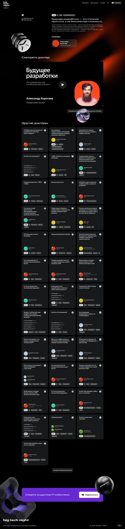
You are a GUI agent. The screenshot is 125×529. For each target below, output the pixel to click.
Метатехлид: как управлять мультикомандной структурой (32, 366)
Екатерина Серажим (28, 322)
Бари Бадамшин (58, 429)
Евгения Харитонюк (56, 299)
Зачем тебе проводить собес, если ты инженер (88, 392)
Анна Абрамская (31, 379)
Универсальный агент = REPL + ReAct (33, 183)
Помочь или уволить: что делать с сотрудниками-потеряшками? (31, 340)
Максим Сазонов (88, 402)
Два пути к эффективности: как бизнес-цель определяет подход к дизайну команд (60, 340)
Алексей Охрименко (28, 167)
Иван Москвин (87, 273)
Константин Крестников (34, 195)
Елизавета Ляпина (88, 324)
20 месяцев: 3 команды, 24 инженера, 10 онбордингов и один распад (88, 340)
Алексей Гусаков (60, 247)
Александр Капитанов (89, 195)
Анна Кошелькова (60, 350)
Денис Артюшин (27, 169)
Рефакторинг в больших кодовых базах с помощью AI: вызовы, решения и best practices (60, 210)
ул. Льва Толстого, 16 (27, 18)
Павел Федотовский (61, 273)
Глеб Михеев (54, 293)
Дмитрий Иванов (32, 143)
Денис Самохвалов (28, 171)
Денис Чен (86, 221)
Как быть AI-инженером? (32, 156)
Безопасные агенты (57, 182)
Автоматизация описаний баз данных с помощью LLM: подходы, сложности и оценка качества (88, 236)
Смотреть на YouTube (94, 111)
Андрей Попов (54, 297)
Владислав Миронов (33, 273)
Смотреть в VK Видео (76, 111)
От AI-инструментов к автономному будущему (31, 287)
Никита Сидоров (28, 326)
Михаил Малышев (60, 195)
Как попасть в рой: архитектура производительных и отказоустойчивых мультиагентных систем (31, 211)
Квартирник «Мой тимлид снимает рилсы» (87, 287)
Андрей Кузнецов (88, 167)
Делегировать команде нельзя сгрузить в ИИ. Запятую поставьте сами (87, 261)
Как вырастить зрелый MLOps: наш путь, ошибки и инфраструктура (87, 131)
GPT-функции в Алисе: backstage (31, 235)
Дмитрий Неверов (59, 425)
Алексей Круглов (28, 324)
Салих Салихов (30, 376)
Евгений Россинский (28, 328)
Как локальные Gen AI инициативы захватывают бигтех (32, 261)
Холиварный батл (56, 417)
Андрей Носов (31, 219)
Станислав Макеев (28, 320)
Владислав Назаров (61, 221)
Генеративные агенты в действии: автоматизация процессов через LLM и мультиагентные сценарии (87, 158)
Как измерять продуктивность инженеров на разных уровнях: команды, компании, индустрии (60, 132)
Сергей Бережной (28, 165)
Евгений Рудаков (88, 352)
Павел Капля (31, 247)
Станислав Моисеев (61, 139)
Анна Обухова (87, 431)
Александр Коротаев (64, 42)
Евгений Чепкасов (88, 247)
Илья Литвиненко (32, 299)
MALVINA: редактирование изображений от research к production (87, 183)
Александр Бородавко (89, 299)
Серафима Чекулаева (33, 352)
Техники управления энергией (85, 418)
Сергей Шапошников (61, 169)
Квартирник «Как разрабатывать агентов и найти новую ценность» (59, 287)
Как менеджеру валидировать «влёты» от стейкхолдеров (87, 313)
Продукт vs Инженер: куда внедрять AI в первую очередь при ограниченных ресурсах (32, 314)
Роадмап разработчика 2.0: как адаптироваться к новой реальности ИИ (60, 261)
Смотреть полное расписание (62, 470)
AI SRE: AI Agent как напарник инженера (60, 157)
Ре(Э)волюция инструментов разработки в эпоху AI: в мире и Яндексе (33, 131)
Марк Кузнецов (87, 143)
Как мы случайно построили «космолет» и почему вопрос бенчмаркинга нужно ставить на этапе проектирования (88, 210)
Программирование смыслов (60, 234)
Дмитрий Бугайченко (56, 295)
